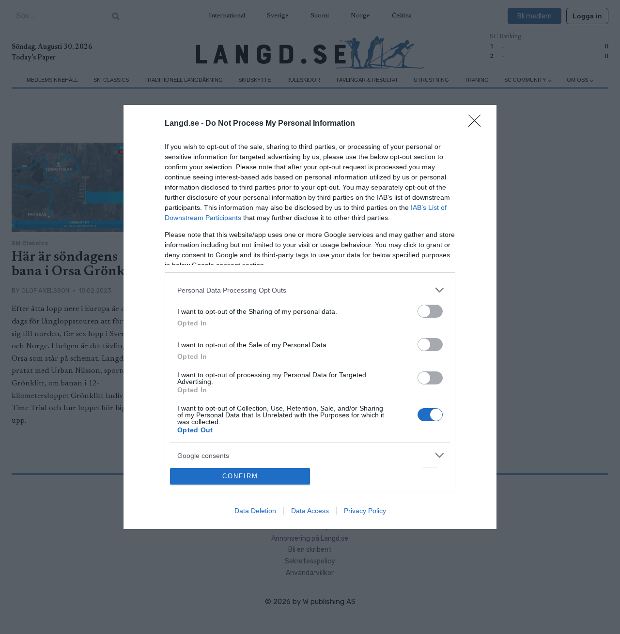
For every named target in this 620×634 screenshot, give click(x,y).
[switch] (430, 311)
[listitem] (310, 290)
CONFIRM (240, 476)
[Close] (477, 124)
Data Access (310, 511)
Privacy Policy (365, 511)
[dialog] (310, 317)
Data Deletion (255, 511)
